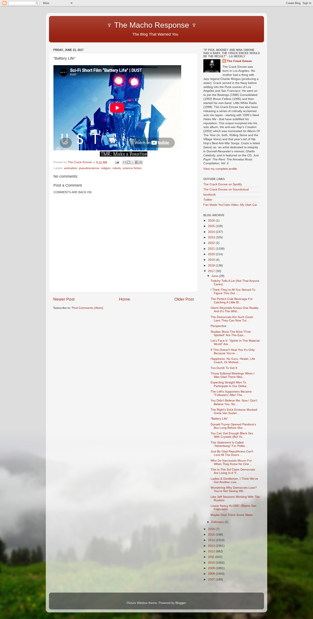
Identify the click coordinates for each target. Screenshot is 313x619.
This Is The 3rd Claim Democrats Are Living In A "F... (233, 471)
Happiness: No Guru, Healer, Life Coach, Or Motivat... (233, 360)
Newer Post (64, 299)
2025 (212, 226)
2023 (212, 237)
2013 (212, 545)
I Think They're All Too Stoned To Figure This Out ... (233, 291)
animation (70, 168)
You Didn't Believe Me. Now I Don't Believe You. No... (234, 402)
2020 (212, 254)
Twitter (207, 199)
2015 (212, 534)
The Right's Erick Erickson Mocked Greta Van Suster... (234, 411)
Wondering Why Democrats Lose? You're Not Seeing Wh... (234, 489)
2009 (212, 568)
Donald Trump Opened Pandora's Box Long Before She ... (233, 426)
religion (106, 168)
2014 (212, 540)
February (218, 522)
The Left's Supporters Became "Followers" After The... (231, 393)
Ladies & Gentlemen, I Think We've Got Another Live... (234, 480)
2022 (212, 243)
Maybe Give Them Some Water (232, 515)
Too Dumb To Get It (224, 368)
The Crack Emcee (239, 61)
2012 (212, 551)
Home (124, 299)
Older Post (184, 299)
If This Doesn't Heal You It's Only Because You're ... (233, 351)
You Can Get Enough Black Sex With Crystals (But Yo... (232, 435)
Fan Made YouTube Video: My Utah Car (230, 204)
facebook (209, 194)
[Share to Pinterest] (141, 162)
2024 (212, 231)
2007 (212, 579)
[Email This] (124, 162)
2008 (212, 573)
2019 (212, 259)
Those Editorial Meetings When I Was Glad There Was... (232, 375)
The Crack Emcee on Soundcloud (226, 189)
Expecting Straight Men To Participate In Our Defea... (230, 384)
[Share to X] (133, 162)
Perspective (218, 326)
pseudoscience (89, 168)
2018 (212, 265)
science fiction (132, 168)
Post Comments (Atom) (87, 308)
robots (116, 168)
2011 (211, 557)
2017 (212, 271)
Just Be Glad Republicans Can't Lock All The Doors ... (232, 453)
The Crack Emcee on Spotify (222, 184)
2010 (212, 562)
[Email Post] (117, 162)
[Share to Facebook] (137, 162)
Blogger (180, 603)
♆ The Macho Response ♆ (126, 25)
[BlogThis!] (128, 162)
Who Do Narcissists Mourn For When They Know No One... (231, 462)
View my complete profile (220, 168)
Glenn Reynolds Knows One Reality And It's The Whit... (234, 309)
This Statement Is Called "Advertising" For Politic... (229, 444)
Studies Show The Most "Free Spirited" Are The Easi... (231, 333)
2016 (212, 529)
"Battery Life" (219, 418)
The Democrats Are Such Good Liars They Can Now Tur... (232, 318)
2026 (212, 220)
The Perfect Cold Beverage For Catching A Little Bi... (232, 300)
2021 (212, 248)
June (215, 276)
